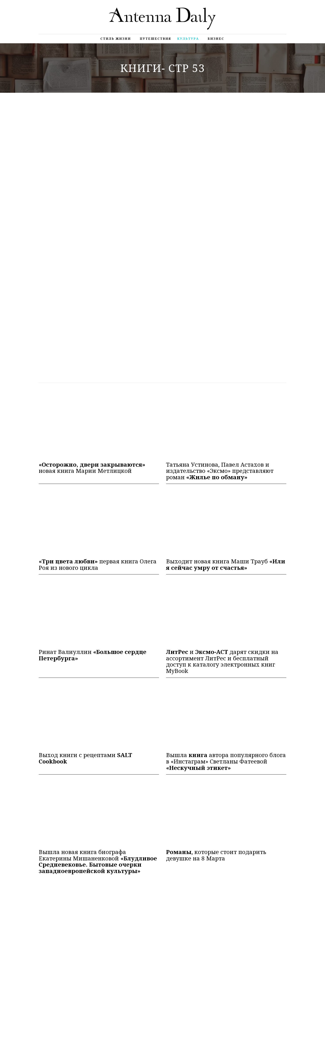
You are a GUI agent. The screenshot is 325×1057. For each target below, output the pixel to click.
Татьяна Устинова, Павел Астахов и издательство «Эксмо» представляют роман (219, 470)
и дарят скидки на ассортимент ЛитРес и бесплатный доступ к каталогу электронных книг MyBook (222, 661)
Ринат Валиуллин (92, 655)
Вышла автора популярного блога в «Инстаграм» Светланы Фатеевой (226, 761)
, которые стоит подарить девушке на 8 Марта (216, 855)
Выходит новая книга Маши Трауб (225, 564)
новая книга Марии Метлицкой (92, 467)
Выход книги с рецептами (85, 758)
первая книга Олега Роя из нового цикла (98, 564)
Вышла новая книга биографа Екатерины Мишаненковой (98, 861)
